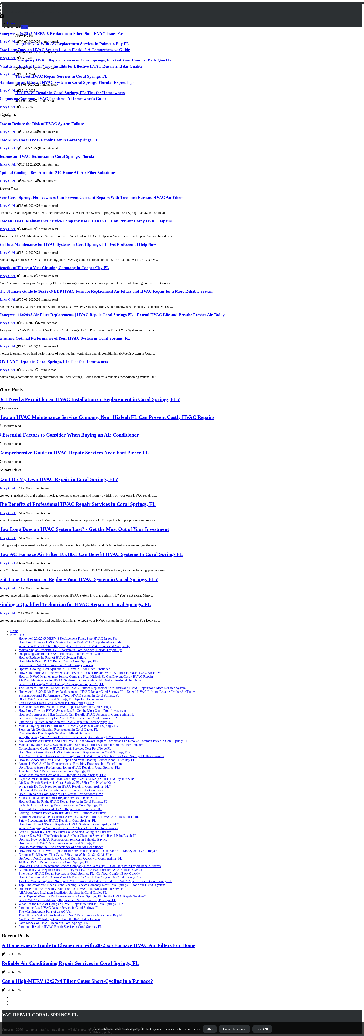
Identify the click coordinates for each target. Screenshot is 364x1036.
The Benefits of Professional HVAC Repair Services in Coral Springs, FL (67, 707)
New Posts (17, 635)
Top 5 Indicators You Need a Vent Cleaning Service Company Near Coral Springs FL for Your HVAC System (92, 885)
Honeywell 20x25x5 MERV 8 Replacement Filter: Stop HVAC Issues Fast (68, 638)
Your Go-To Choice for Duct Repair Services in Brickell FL (58, 798)
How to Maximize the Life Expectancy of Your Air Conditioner (61, 847)
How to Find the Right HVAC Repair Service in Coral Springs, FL (63, 801)
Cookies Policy (191, 1029)
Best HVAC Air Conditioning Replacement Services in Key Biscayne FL (67, 900)
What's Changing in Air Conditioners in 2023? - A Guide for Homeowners (68, 828)
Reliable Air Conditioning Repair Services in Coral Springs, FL (61, 805)
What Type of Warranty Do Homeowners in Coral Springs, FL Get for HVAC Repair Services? (82, 896)
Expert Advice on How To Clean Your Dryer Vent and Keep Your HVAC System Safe (76, 779)
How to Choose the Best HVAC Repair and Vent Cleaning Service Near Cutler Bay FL (77, 760)
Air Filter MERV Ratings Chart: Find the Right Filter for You (59, 919)
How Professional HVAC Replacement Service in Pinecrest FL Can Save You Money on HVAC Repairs (88, 851)
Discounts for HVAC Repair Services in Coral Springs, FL (58, 843)
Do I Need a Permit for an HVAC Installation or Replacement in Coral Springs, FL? (74, 752)
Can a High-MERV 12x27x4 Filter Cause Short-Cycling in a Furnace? (65, 832)
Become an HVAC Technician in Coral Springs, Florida (56, 665)
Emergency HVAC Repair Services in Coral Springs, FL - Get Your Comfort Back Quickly (79, 873)
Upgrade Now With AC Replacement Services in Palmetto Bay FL (63, 839)
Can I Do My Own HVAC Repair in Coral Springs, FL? (56, 703)
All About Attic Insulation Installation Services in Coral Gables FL (63, 892)
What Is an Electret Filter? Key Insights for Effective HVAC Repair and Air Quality (74, 646)
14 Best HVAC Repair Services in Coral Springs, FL (54, 862)
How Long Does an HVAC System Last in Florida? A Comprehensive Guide (70, 642)
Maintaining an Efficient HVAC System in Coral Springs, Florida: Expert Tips (70, 650)
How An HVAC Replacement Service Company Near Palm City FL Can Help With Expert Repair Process (90, 866)
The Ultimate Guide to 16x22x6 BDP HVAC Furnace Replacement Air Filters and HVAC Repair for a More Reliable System (102, 688)
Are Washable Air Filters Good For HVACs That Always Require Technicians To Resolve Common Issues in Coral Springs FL (103, 741)
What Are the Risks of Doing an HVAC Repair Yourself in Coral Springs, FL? (71, 904)
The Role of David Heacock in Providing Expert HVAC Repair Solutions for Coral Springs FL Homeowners (91, 756)
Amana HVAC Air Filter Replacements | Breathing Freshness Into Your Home (70, 763)
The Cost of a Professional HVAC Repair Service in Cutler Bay (61, 809)
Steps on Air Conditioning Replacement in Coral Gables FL (58, 729)
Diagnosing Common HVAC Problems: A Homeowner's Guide (61, 654)
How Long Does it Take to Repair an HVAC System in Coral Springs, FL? (69, 824)
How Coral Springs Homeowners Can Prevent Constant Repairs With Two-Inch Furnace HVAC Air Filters (90, 672)
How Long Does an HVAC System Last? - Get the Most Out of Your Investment (72, 710)
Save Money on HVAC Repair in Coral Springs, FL (53, 923)
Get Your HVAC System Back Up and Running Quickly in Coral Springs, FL (70, 858)
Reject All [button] (262, 1029)
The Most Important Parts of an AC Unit (45, 911)
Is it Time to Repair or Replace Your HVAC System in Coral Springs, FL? (68, 718)
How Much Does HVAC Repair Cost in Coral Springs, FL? (58, 661)
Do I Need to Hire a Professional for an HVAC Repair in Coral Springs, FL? (69, 767)
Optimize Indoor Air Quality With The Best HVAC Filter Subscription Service (71, 888)
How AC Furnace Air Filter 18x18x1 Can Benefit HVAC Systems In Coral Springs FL (76, 714)
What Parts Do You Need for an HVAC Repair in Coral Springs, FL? (65, 786)
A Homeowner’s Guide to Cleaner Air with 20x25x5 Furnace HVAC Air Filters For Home (79, 816)
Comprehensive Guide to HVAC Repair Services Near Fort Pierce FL (65, 748)
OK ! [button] (210, 1029)
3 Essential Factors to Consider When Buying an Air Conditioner (62, 790)
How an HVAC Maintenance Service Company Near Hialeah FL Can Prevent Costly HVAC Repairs (86, 676)
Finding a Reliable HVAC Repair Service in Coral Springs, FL (60, 926)
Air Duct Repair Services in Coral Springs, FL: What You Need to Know (67, 782)
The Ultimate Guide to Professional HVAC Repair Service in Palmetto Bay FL (71, 915)
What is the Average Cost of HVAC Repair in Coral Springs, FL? (62, 775)
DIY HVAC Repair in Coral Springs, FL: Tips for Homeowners (61, 699)
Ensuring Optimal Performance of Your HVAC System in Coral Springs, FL (69, 695)
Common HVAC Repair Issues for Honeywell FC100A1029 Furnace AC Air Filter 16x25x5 (80, 870)
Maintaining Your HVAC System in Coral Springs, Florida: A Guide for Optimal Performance (81, 744)
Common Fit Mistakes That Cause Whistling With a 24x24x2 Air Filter (66, 854)
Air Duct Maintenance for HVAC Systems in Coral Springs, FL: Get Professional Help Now (80, 680)
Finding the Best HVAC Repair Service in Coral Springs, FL (59, 907)
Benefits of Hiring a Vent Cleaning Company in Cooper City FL (61, 684)
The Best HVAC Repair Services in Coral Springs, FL (55, 771)
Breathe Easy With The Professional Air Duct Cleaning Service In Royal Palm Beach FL (78, 835)
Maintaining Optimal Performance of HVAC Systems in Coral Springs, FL (68, 726)
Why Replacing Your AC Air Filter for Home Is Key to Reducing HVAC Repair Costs (76, 737)
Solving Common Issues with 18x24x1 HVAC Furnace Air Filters (62, 813)
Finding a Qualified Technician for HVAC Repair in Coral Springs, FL (66, 722)
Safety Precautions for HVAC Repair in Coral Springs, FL (57, 820)
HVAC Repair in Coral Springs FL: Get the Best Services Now (61, 794)
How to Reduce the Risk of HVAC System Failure (52, 657)
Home (11, 23)
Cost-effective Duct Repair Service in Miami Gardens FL (57, 733)
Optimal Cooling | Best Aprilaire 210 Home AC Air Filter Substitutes (64, 669)
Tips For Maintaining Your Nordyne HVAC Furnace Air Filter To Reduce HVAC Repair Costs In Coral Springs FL (95, 881)
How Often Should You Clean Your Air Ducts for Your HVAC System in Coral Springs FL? (80, 877)
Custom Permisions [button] (234, 1029)
